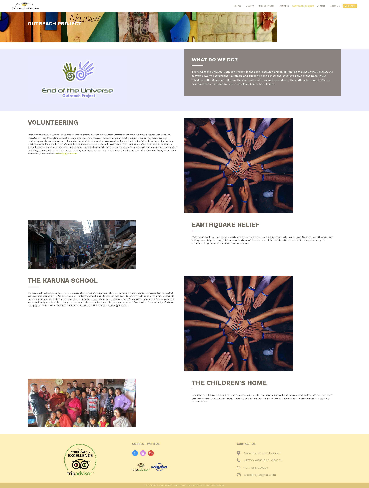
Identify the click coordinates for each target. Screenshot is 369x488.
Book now (350, 6)
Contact (321, 6)
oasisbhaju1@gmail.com (260, 474)
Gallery (250, 6)
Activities (284, 6)
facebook (135, 453)
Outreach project (303, 5)
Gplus (151, 453)
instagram (143, 453)
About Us (335, 6)
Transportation (267, 6)
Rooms (237, 6)
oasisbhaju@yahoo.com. (66, 153)
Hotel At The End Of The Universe (55, 5)
